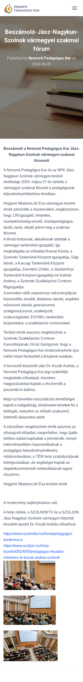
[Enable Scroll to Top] (74, 673)
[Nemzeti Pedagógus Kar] (23, 8)
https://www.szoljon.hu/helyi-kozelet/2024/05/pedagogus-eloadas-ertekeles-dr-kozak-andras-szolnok (33, 552)
